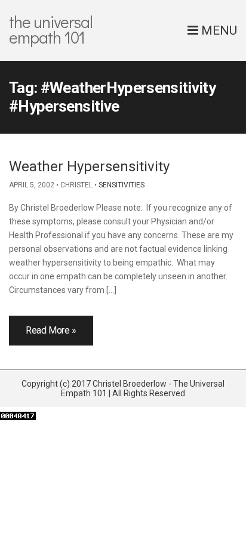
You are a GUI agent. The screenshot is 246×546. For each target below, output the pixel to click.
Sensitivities (121, 185)
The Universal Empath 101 (51, 29)
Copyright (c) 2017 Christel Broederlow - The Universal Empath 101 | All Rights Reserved (123, 388)
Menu (217, 30)
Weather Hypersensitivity (89, 166)
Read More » (51, 330)
